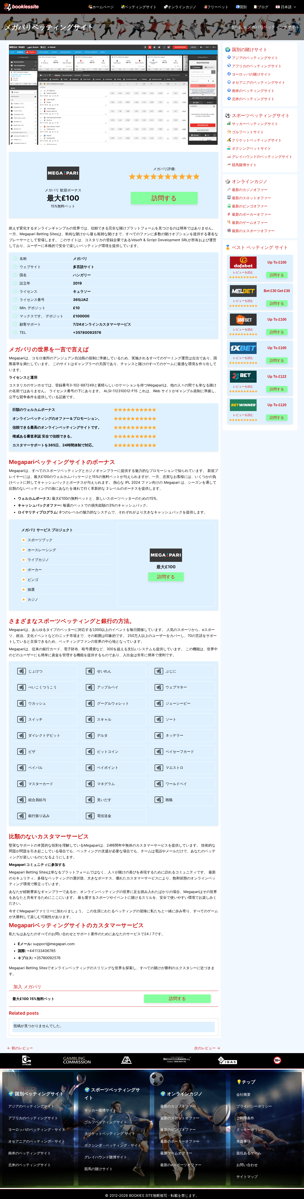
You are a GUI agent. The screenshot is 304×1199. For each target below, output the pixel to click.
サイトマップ (247, 1176)
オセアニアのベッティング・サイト (36, 1141)
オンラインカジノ (182, 7)
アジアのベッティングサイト (254, 58)
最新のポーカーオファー (251, 214)
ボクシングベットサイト (251, 148)
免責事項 (243, 1141)
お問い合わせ (247, 1165)
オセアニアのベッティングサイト (258, 82)
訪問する (164, 198)
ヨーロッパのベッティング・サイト (36, 1129)
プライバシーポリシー (254, 1106)
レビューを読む (243, 272)
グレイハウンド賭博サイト (105, 1157)
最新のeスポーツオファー (180, 1165)
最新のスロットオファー (251, 198)
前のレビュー (20, 1048)
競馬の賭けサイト (98, 1169)
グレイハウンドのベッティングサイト (261, 157)
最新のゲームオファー (249, 223)
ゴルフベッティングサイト (105, 1122)
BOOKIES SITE (141, 1195)
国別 (243, 7)
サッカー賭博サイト (100, 1110)
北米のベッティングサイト (252, 99)
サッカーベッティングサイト (254, 124)
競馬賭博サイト (244, 165)
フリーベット (218, 7)
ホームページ (103, 7)
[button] (294, 7)
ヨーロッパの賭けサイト (251, 74)
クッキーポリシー (250, 1129)
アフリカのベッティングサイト (256, 66)
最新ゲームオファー (176, 1153)
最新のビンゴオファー (249, 206)
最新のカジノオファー (249, 190)
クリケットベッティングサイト (256, 140)
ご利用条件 (245, 1118)
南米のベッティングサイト (252, 91)
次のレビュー (207, 1048)
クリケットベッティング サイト (109, 1133)
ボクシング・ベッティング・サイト (112, 1145)
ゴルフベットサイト (247, 132)
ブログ (263, 7)
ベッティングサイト (141, 7)
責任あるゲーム (248, 1153)
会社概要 (243, 1094)
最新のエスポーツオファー (252, 231)
